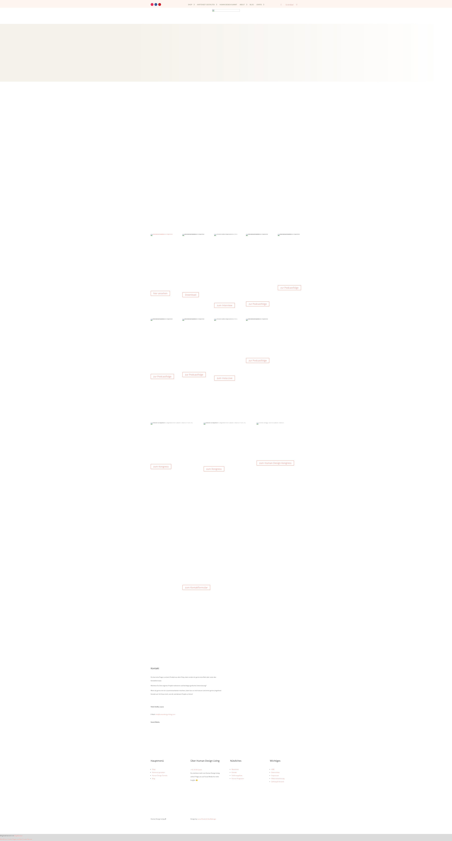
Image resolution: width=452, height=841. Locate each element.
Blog (252, 5)
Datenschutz (275, 772)
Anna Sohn (228, 250)
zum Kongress (161, 466)
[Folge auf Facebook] (155, 4)
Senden (237, 714)
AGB (272, 769)
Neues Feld (233, 692)
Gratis (259, 5)
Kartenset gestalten (206, 5)
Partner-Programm (238, 779)
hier (215, 558)
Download (190, 294)
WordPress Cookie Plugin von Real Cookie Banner (16, 839)
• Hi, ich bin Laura (196, 770)
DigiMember (18, 836)
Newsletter (235, 769)
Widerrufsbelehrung (278, 779)
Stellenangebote (237, 775)
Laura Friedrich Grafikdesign (206, 819)
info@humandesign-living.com (165, 714)
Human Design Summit (228, 5)
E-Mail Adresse (235, 679)
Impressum (275, 775)
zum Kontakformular (196, 587)
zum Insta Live (224, 378)
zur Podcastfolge (258, 303)
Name (232, 674)
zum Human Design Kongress (275, 463)
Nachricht (233, 687)
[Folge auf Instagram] (152, 4)
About (242, 5)
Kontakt (234, 772)
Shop (190, 5)
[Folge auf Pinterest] (159, 4)
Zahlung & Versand (277, 782)
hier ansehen (160, 293)
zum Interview (224, 305)
